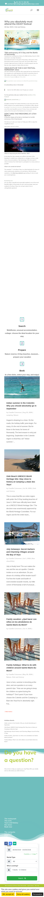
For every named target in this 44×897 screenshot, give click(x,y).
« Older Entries (8, 711)
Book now (8, 827)
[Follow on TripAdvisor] (14, 843)
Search (22, 326)
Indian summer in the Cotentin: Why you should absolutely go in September (21, 406)
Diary (6, 837)
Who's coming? (12, 866)
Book (22, 370)
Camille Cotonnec (15, 412)
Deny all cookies (23, 894)
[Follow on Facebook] (6, 843)
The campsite (9, 832)
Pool (6, 836)
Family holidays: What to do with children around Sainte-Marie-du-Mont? (21, 668)
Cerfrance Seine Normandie (19, 885)
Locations (8, 834)
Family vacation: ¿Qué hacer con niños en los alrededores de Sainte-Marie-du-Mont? (21, 622)
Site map (37, 885)
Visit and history (19, 27)
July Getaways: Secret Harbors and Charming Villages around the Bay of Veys (20, 552)
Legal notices (30, 885)
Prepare (22, 350)
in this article (22, 77)
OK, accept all (8, 894)
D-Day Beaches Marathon (15, 107)
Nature (16, 415)
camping (9, 415)
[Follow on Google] (10, 843)
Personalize (37, 894)
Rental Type (11, 857)
